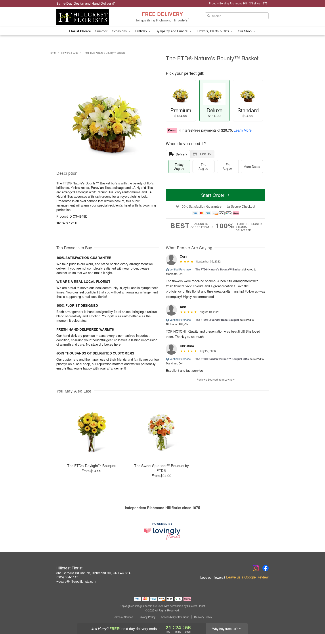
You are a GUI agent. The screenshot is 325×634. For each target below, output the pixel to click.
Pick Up (205, 154)
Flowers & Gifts (69, 52)
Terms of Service (123, 617)
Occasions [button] (120, 31)
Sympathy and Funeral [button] (172, 31)
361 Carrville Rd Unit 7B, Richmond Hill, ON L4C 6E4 (93, 573)
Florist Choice (80, 31)
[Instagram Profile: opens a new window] (256, 568)
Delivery (181, 154)
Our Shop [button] (245, 31)
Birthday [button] (141, 31)
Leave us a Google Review (247, 577)
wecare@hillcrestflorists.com (76, 581)
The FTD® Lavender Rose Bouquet (217, 320)
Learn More (243, 130)
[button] (313, 615)
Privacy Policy (147, 617)
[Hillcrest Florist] (88, 17)
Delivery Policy (203, 617)
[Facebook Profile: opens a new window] (265, 568)
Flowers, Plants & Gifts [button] (213, 31)
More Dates (252, 166)
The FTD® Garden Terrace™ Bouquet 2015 (222, 359)
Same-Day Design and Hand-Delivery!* (86, 3)
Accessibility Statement (175, 617)
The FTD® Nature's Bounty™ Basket (218, 269)
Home (52, 52)
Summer (101, 31)
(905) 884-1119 (67, 577)
